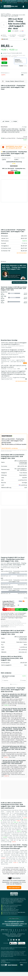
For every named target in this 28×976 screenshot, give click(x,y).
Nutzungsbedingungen (14, 936)
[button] (14, 695)
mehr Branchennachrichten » (21, 381)
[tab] (14, 700)
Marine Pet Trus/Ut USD (5, 584)
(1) (18, 344)
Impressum (5, 933)
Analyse (15, 121)
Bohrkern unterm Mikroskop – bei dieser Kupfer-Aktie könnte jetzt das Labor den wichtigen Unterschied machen (13, 130)
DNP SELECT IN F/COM (8, 676)
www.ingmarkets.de (5, 625)
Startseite (3, 13)
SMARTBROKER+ (21, 912)
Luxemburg (23, 485)
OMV (18, 368)
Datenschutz (21, 933)
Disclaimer (13, 933)
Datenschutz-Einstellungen (14, 935)
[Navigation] (1, 6)
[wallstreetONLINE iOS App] (13, 944)
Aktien (7, 13)
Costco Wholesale (6, 347)
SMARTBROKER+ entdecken (10, 448)
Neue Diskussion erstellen (19, 282)
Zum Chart (12, 757)
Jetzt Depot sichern (14, 918)
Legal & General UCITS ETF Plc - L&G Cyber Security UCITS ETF (13, 361)
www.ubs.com (23, 652)
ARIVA (11, 948)
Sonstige (24, 482)
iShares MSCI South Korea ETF (9, 354)
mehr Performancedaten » (22, 252)
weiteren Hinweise (4, 626)
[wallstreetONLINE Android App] (21, 944)
